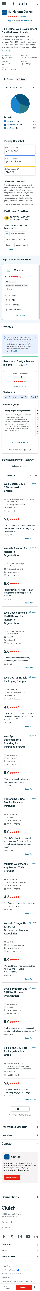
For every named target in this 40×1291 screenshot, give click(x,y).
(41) (19, 277)
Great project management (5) (15, 397)
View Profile (20, 316)
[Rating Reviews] (12, 16)
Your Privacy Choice (8, 1270)
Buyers (4, 1251)
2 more (10, 249)
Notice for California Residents (12, 1274)
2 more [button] (9, 289)
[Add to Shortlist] (35, 1287)
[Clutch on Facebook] (4, 1236)
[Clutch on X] (12, 1236)
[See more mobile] (30, 538)
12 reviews (22, 16)
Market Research (22, 245)
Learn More (11, 351)
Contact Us (6, 1228)
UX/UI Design (11, 121)
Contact (23, 1287)
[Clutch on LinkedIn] (36, 1236)
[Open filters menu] (36, 475)
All (7, 234)
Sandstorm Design (20, 11)
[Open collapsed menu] (3, 3)
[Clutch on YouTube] (28, 1236)
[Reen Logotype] (8, 270)
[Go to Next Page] (26, 1109)
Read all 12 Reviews (20, 443)
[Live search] (36, 3)
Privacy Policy (6, 1266)
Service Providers (8, 1256)
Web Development (13, 124)
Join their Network (26, 21)
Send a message (12, 1177)
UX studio (18, 270)
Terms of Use (6, 1278)
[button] (17, 475)
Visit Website (7, 1287)
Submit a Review (18, 466)
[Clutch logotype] (20, 3)
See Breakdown (19, 386)
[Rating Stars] (13, 276)
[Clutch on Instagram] (20, 1236)
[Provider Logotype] (4, 12)
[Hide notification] (35, 337)
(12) (25, 382)
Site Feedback (7, 1222)
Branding (9, 245)
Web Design (11, 128)
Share (34, 483)
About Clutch (6, 1245)
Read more (6, 51)
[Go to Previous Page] (13, 1109)
